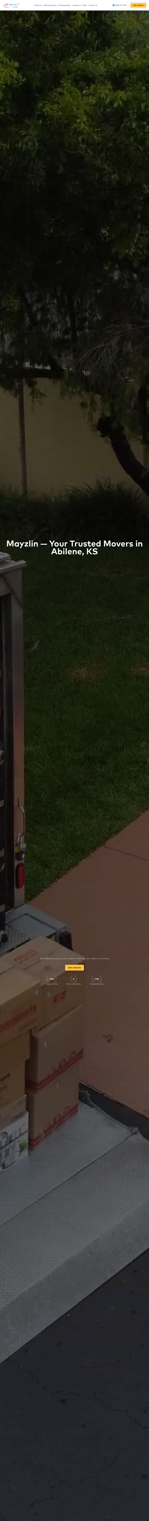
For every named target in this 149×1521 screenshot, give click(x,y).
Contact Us (92, 5)
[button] (51, 5)
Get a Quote (138, 5)
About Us (38, 5)
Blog (84, 5)
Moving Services (50, 5)
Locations (76, 5)
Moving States (64, 5)
